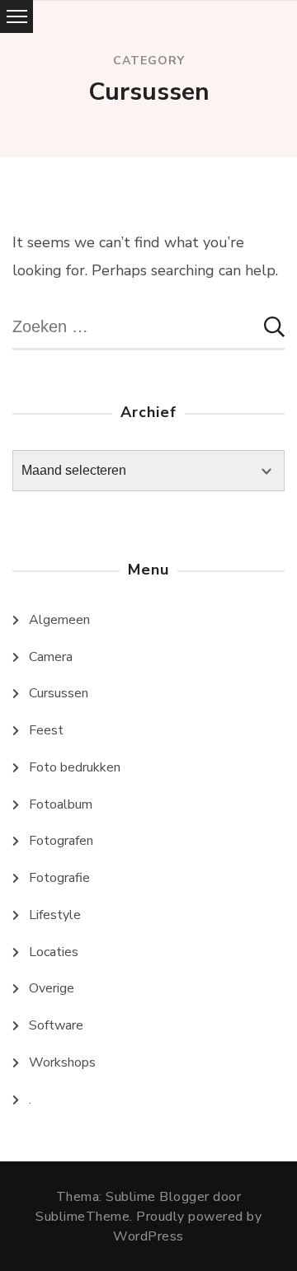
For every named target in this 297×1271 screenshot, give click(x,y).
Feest (46, 730)
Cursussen (58, 693)
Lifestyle (55, 915)
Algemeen (59, 620)
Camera (51, 657)
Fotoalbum (60, 804)
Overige (51, 988)
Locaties (53, 952)
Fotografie (59, 878)
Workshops (62, 1062)
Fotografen (61, 841)
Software (56, 1025)
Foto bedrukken (74, 767)
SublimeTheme (82, 1217)
